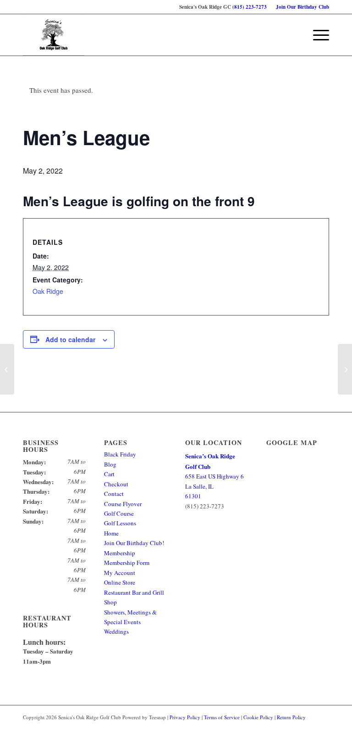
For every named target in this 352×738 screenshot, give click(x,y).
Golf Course (119, 513)
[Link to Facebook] (308, 726)
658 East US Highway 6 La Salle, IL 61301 (214, 476)
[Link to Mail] (322, 726)
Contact (114, 494)
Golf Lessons (120, 523)
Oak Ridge (48, 291)
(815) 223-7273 (249, 7)
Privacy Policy (185, 717)
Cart (109, 474)
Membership (119, 553)
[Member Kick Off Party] (7, 369)
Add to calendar (70, 339)
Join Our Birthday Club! (134, 543)
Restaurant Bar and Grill (134, 592)
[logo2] (53, 35)
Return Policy (291, 717)
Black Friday (120, 454)
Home (111, 533)
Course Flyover (123, 504)
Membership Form (126, 562)
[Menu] (316, 35)
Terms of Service (222, 717)
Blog (110, 464)
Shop (110, 602)
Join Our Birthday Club (302, 7)
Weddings (116, 631)
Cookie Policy (258, 717)
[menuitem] (300, 7)
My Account (119, 573)
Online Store (119, 582)
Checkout (116, 484)
